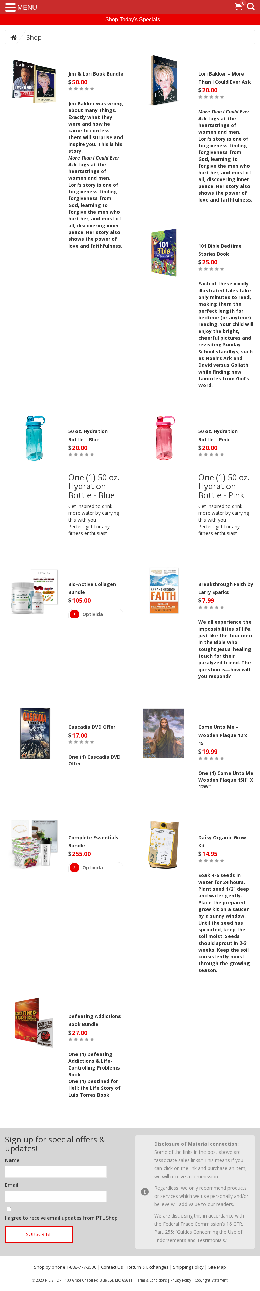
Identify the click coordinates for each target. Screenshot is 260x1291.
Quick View (34, 82)
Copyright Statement (211, 1280)
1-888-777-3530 (81, 1267)
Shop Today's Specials (132, 19)
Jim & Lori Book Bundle (95, 73)
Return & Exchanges (148, 1267)
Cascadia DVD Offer (91, 727)
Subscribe (39, 1234)
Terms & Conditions (151, 1280)
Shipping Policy (188, 1267)
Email (11, 1185)
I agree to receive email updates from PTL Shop (61, 1217)
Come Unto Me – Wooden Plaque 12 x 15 (222, 735)
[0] (238, 8)
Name (12, 1160)
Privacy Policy (180, 1280)
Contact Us (112, 1267)
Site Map (217, 1267)
